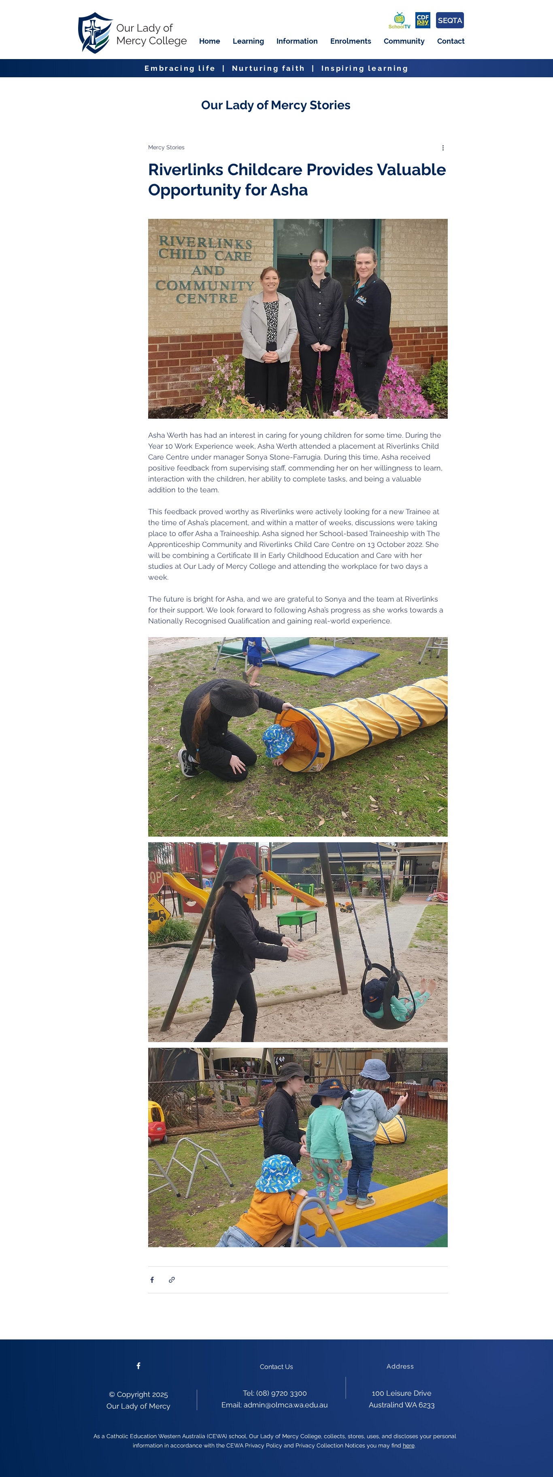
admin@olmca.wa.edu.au (286, 1405)
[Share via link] (172, 1280)
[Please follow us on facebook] (138, 1365)
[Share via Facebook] (152, 1280)
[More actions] (443, 147)
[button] (248, 41)
